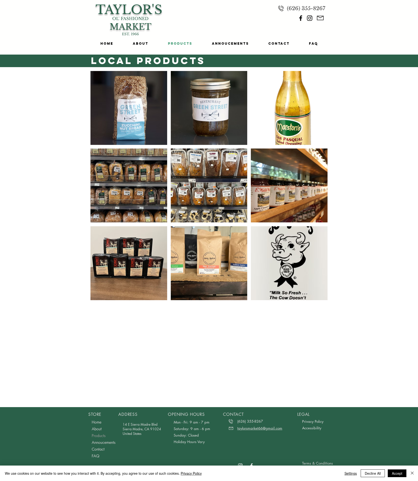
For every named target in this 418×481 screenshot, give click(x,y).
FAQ (95, 456)
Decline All (373, 473)
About (97, 428)
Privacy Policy (191, 473)
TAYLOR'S (129, 9)
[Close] (412, 473)
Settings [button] (350, 473)
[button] (128, 108)
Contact (98, 449)
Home (96, 422)
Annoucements (103, 442)
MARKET (130, 26)
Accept (397, 473)
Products (98, 435)
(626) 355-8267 (306, 8)
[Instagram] (309, 18)
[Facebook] (300, 18)
